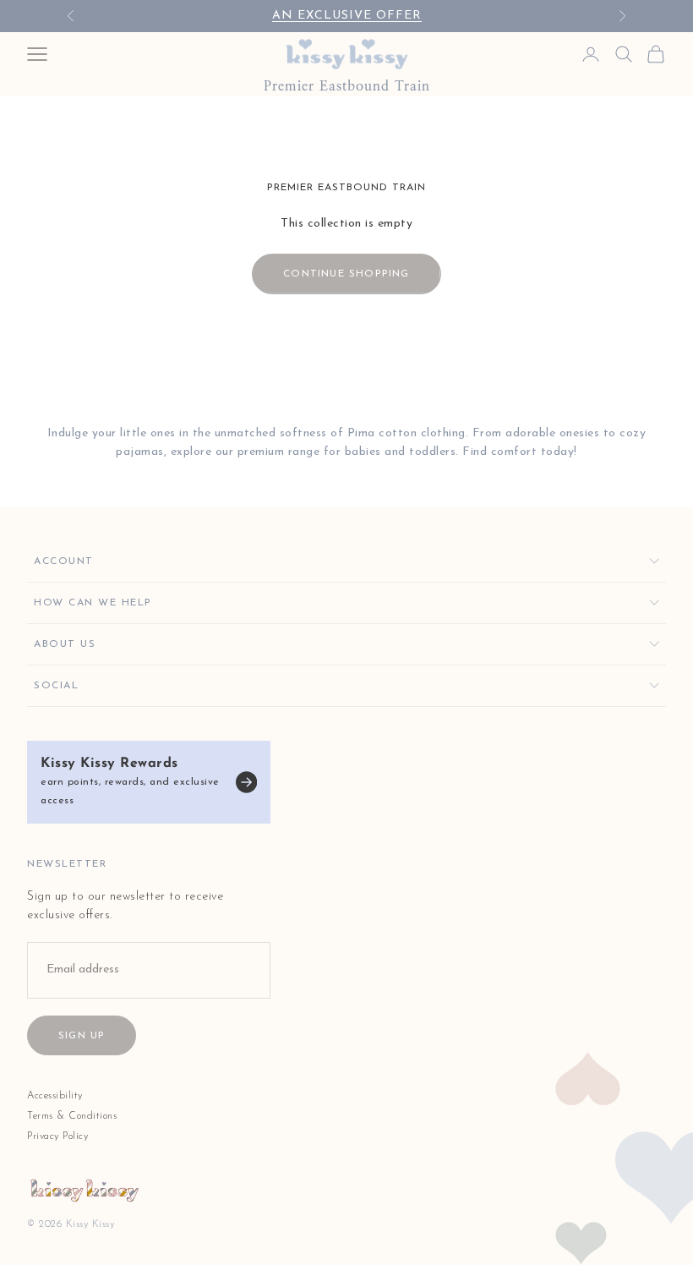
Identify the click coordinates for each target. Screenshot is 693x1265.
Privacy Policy (57, 1136)
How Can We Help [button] (93, 603)
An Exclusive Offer (347, 15)
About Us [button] (64, 644)
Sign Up (81, 1036)
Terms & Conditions (72, 1116)
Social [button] (56, 686)
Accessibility (55, 1096)
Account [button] (64, 561)
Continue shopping (346, 274)
